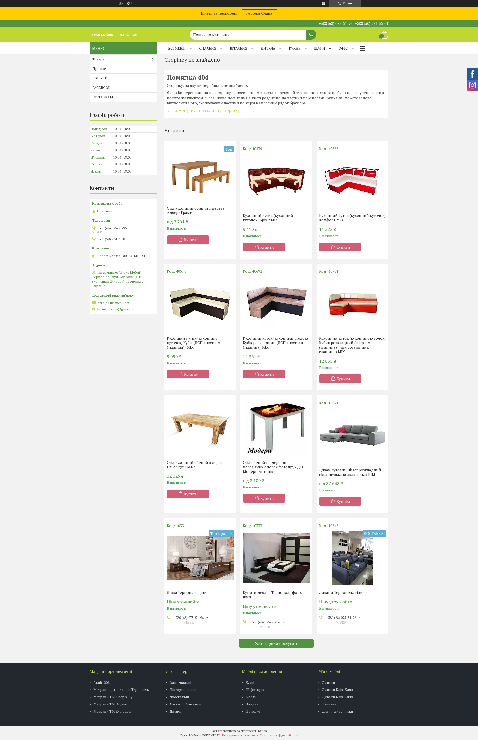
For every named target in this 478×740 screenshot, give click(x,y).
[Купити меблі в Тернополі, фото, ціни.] (276, 557)
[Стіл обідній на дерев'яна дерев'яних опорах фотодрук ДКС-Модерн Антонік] (276, 427)
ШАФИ (319, 48)
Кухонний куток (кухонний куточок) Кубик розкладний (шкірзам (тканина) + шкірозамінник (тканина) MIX (352, 345)
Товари (98, 59)
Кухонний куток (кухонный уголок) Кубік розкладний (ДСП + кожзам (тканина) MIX (275, 342)
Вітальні (252, 704)
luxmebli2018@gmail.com (117, 309)
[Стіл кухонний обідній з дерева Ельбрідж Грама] (200, 427)
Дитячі (175, 711)
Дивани (328, 682)
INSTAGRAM (102, 97)
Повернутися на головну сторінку (205, 110)
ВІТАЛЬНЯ (238, 48)
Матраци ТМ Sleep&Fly (112, 696)
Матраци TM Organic (110, 704)
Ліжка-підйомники (185, 704)
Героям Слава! (259, 13)
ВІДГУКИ (100, 78)
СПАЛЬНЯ (207, 48)
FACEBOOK (101, 87)
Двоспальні (179, 696)
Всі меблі (177, 48)
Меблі (251, 696)
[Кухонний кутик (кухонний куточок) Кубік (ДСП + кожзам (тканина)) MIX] (200, 303)
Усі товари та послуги (274, 643)
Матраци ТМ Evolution (112, 711)
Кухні (250, 682)
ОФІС (343, 48)
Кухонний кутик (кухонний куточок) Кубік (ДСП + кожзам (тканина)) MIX (193, 342)
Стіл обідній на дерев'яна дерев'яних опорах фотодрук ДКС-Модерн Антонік (274, 467)
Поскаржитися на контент (240, 735)
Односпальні (180, 682)
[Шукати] (311, 32)
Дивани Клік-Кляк (337, 689)
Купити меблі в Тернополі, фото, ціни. (272, 594)
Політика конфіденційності (279, 735)
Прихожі (253, 711)
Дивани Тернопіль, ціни (341, 592)
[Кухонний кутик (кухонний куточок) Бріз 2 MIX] (276, 181)
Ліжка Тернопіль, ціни (187, 592)
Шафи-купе (255, 689)
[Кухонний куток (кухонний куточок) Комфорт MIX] (352, 181)
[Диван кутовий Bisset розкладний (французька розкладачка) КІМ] (352, 435)
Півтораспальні (183, 689)
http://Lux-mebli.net (113, 303)
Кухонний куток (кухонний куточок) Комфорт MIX (352, 217)
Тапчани (329, 704)
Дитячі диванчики (337, 711)
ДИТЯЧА (268, 48)
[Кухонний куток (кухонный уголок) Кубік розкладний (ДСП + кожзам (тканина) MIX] (276, 303)
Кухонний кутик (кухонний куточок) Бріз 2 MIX (268, 217)
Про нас (99, 68)
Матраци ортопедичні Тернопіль (121, 689)
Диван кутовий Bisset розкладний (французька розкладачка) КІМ (350, 472)
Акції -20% (102, 682)
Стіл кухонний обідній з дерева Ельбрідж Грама (196, 464)
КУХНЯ (295, 48)
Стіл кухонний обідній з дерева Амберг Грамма (196, 210)
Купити (191, 239)
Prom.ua (262, 731)
